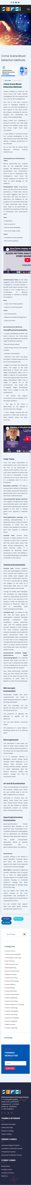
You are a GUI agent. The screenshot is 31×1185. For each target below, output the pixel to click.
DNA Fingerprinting (10, 968)
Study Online (5, 1166)
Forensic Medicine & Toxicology (14, 1004)
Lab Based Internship (8, 1124)
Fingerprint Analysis (11, 974)
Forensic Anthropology (12, 981)
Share (7, 919)
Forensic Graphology (11, 1028)
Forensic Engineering (11, 998)
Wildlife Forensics (10, 1024)
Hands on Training (7, 1131)
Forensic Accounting (11, 978)
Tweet (19, 919)
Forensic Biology (10, 988)
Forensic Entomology (11, 1001)
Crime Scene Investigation (13, 954)
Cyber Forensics (10, 961)
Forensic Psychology (11, 1014)
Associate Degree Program (10, 1145)
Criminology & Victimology (13, 958)
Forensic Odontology (11, 1008)
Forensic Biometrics (11, 991)
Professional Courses (8, 1152)
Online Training (6, 1134)
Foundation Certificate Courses (11, 1149)
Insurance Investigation (12, 1018)
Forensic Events (6, 1170)
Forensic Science (10, 951)
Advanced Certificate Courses (11, 1155)
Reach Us (4, 1176)
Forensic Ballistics (10, 984)
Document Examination (12, 971)
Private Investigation (11, 1021)
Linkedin (7, 922)
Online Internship (7, 1128)
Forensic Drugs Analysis (12, 994)
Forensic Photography (11, 1011)
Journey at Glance (7, 1173)
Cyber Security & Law (11, 964)
